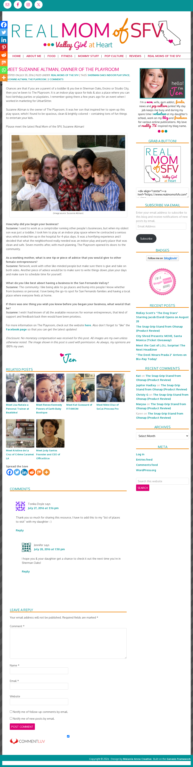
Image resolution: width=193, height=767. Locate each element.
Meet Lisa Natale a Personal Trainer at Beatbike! (17, 408)
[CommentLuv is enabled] (27, 742)
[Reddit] (31, 472)
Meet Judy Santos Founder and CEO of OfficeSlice (48, 454)
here (88, 325)
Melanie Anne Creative (137, 758)
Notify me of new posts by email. (34, 718)
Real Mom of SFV (96, 17)
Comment (17, 626)
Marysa (141, 404)
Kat (138, 375)
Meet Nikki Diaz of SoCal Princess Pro (107, 406)
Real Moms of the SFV (65, 75)
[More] (46, 472)
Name (14, 665)
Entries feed (144, 459)
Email (14, 680)
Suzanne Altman (16, 79)
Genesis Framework (179, 758)
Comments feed (147, 464)
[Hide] (1, 84)
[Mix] (39, 472)
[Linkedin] (24, 472)
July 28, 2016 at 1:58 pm (49, 549)
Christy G (142, 394)
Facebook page (16, 329)
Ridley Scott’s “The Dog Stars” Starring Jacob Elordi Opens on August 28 (162, 317)
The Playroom (37, 79)
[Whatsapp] (4, 70)
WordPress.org (146, 470)
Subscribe (146, 238)
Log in (140, 454)
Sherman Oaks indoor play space (108, 75)
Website (15, 696)
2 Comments (56, 79)
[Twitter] (17, 472)
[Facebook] (9, 472)
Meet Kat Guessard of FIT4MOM (79, 406)
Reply (20, 530)
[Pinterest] (4, 47)
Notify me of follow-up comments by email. (40, 711)
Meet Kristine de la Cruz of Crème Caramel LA (20, 454)
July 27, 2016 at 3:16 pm (43, 508)
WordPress (174, 763)
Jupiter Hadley (146, 385)
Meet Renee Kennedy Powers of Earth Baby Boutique (49, 408)
